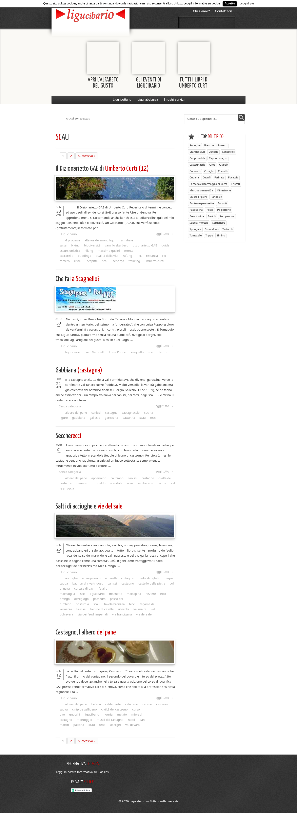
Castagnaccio (197, 164)
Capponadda (197, 158)
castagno (127, 583)
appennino (98, 478)
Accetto (230, 3)
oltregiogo (81, 599)
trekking (134, 261)
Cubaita (194, 177)
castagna (111, 412)
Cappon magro (218, 158)
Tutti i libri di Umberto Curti (194, 83)
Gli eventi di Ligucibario (148, 83)
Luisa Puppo (117, 352)
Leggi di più (247, 3)
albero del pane (76, 412)
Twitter (196, 22)
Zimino (221, 235)
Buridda (213, 151)
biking (75, 245)
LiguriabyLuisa (147, 99)
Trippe (209, 235)
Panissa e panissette (202, 203)
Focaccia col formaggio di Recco (208, 184)
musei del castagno (110, 720)
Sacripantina (226, 216)
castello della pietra (151, 583)
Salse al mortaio (199, 222)
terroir (162, 483)
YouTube (228, 22)
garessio (82, 483)
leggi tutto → (164, 234)
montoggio (84, 720)
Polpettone (224, 209)
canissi (96, 412)
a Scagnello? (78, 279)
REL (139, 256)
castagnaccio (131, 412)
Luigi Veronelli (94, 352)
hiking (88, 250)
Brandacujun (197, 151)
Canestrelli (228, 151)
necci (131, 720)
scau (105, 261)
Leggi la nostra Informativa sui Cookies (82, 772)
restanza (152, 256)
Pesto (209, 209)
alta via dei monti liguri (100, 240)
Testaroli (227, 229)
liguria (108, 714)
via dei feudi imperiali (93, 614)
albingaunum (91, 578)
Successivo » (86, 156)
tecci (153, 417)
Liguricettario (122, 99)
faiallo (103, 588)
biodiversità (92, 245)
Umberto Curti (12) (102, 168)
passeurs (99, 599)
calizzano (117, 478)
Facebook (185, 22)
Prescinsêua (197, 216)
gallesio (95, 417)
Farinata (219, 177)
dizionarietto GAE (145, 245)
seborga (118, 261)
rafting (127, 256)
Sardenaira (218, 222)
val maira (139, 609)
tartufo (163, 352)
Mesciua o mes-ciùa (201, 190)
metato (122, 714)
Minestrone (224, 190)
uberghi (123, 609)
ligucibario (72, 352)
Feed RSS (207, 22)
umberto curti (154, 261)
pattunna (128, 417)
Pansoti (222, 203)
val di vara (132, 725)
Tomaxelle (196, 235)
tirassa (80, 609)
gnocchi (74, 714)
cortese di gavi (84, 588)
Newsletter (217, 22)
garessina (111, 417)
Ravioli (212, 216)
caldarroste (113, 704)
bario (91, 15)
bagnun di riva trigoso (87, 583)
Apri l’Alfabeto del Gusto (103, 83)
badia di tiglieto (149, 578)
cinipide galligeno (84, 709)
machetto (115, 594)
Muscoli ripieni (198, 197)
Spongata (195, 229)
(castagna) (79, 370)
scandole (116, 483)
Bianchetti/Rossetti (215, 145)
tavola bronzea (114, 604)
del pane (86, 632)
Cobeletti (195, 171)
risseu (78, 261)
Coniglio (209, 171)
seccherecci (145, 483)
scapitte (92, 261)
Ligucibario (69, 234)
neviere (150, 594)
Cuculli (207, 177)
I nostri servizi (174, 99)
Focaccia (233, 177)
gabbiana (78, 417)
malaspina (134, 594)
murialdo (99, 483)
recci (68, 436)
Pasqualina (196, 209)
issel (82, 594)
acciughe (71, 578)
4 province (72, 240)
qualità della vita (107, 256)
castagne (148, 478)
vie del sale (89, 506)
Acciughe (195, 145)
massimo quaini (109, 250)
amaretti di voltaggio (119, 578)
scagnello (137, 352)
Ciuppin (224, 164)
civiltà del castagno (114, 709)
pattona (78, 725)
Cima (212, 164)
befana (96, 704)
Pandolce (216, 197)
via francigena (122, 614)
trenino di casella (102, 609)
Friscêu (235, 184)
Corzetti (222, 171)
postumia (82, 604)
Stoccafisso (212, 229)
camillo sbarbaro (116, 245)
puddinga (84, 256)
